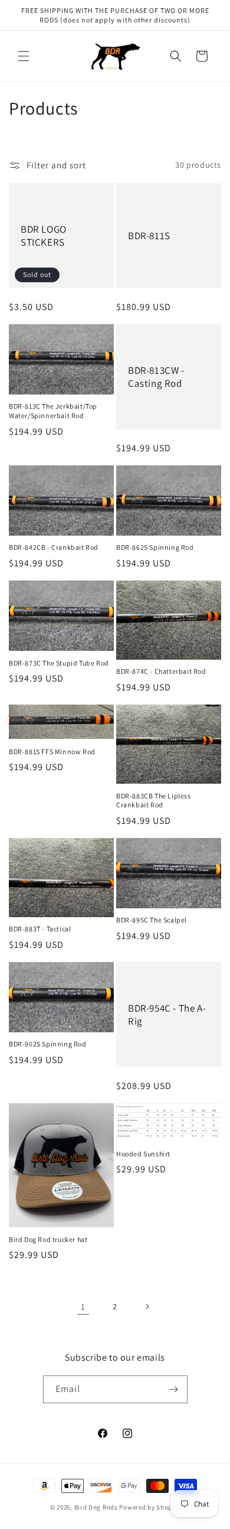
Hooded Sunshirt (143, 1153)
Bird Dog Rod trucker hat (48, 1239)
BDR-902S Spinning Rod (48, 1043)
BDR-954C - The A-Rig (167, 1015)
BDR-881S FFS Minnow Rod (52, 751)
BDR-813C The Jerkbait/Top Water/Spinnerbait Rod (53, 411)
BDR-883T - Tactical (40, 928)
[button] (24, 56)
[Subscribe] (174, 1389)
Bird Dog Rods (96, 1507)
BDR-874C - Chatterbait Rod (161, 671)
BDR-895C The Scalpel (151, 919)
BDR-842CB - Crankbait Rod (53, 547)
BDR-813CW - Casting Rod (156, 377)
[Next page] (147, 1306)
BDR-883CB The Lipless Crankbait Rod (153, 800)
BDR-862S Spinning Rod (155, 547)
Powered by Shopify (149, 1507)
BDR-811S (149, 235)
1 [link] (83, 1306)
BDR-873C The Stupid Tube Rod (59, 662)
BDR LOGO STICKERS (44, 236)
